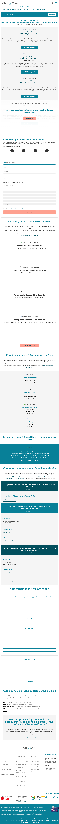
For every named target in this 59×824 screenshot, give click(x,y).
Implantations (4, 764)
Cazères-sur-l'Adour (8, 700)
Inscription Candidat (6, 766)
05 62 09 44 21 (6, 532)
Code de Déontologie (36, 761)
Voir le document (9, 500)
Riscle (4, 704)
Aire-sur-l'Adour (7, 695)
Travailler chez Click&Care (7, 774)
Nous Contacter (5, 771)
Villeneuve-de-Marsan (9, 708)
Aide (2, 756)
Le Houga (5, 698)
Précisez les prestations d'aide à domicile (13, 176)
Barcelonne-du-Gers (40, 9)
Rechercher (52, 14)
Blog (2, 759)
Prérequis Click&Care (36, 766)
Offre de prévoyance (21, 779)
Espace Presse (4, 761)
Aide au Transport (20, 759)
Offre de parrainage (20, 781)
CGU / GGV (33, 756)
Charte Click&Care (35, 759)
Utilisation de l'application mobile (20, 785)
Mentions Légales (35, 764)
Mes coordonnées (7, 189)
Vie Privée (33, 771)
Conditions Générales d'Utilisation (19, 208)
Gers (31, 9)
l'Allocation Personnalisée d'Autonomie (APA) (26, 477)
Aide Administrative (20, 756)
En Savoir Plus (29, 489)
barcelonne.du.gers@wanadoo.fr (11, 541)
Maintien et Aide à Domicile (20, 773)
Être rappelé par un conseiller (29, 235)
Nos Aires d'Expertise (21, 776)
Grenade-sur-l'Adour (8, 706)
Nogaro (5, 711)
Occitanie (25, 9)
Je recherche (6, 159)
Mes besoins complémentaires (10, 182)
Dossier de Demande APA (22, 761)
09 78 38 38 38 (25, 6)
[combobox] (24, 14)
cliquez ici (25, 822)
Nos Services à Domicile (7, 769)
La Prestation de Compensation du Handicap (20, 769)
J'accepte (35, 822)
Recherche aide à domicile (14, 9)
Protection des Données (36, 769)
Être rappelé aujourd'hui (29, 212)
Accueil (3, 9)
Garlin (4, 702)
